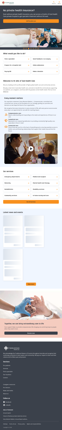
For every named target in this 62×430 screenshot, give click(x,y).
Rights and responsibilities (34, 424)
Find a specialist (8, 371)
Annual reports (7, 413)
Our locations (7, 374)
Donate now (31, 333)
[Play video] (31, 148)
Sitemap (5, 424)
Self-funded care (31, 21)
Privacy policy (21, 424)
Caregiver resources (9, 384)
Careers (5, 377)
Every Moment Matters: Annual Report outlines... (15, 419)
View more (31, 284)
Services (5, 368)
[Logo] (7, 2)
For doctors (6, 387)
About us (5, 393)
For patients (6, 365)
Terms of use (12, 424)
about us (5, 91)
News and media (8, 390)
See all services (31, 202)
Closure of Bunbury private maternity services (14, 416)
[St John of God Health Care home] (11, 348)
